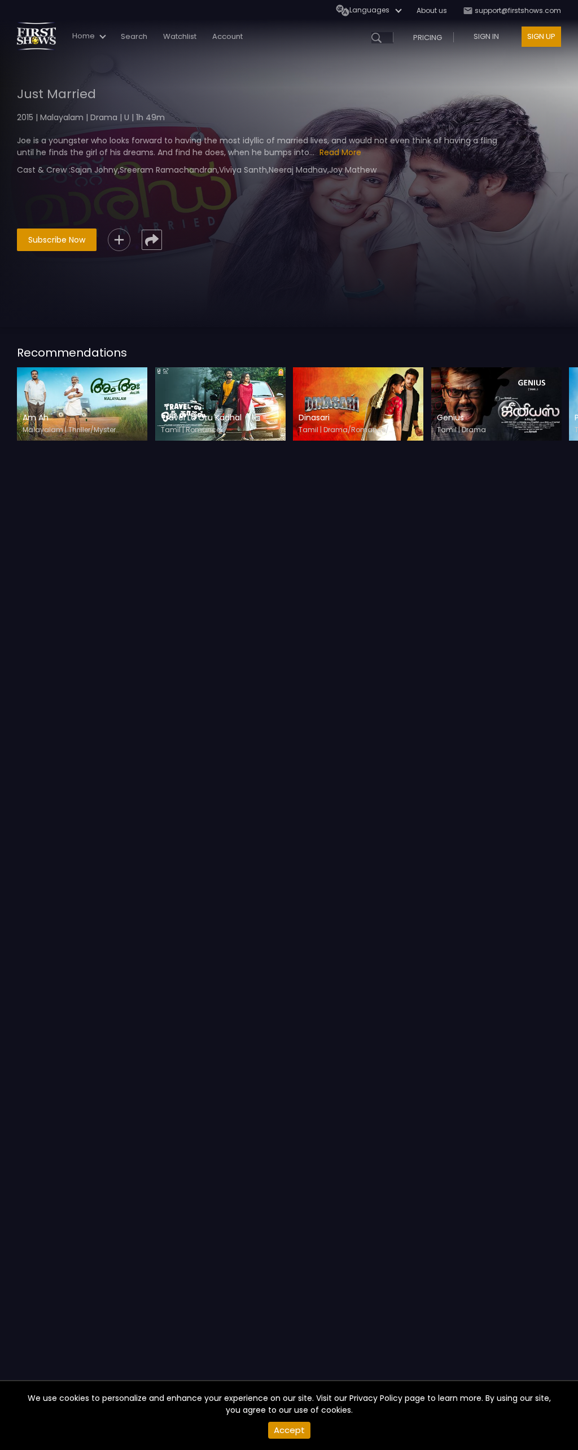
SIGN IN (486, 36)
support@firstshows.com (517, 10)
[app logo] (40, 36)
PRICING (427, 37)
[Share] (152, 240)
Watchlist (179, 36)
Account (227, 36)
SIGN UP (541, 36)
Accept (289, 1430)
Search (134, 36)
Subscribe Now (56, 239)
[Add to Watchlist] (119, 240)
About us (432, 10)
